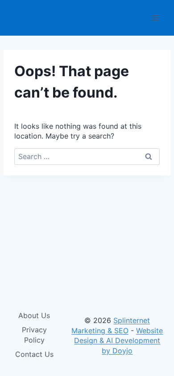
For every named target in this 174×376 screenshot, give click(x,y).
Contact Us (34, 354)
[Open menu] (155, 18)
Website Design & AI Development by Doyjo (118, 340)
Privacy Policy (34, 334)
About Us (34, 315)
